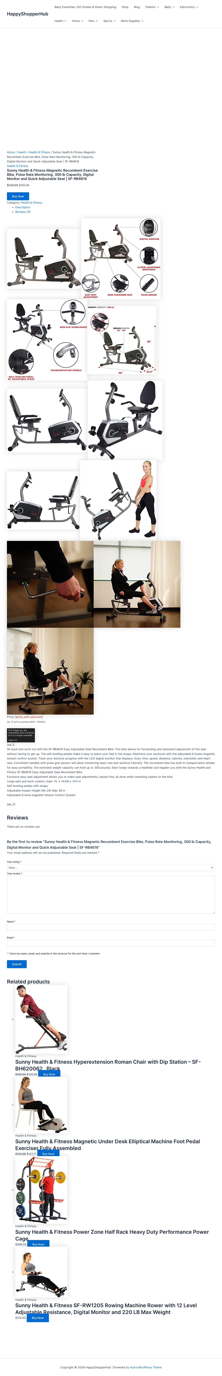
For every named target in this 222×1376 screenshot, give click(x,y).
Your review (14, 873)
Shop (125, 7)
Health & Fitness (39, 152)
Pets (91, 21)
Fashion (151, 7)
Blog (137, 7)
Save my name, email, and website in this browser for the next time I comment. (55, 953)
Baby (168, 7)
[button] (157, 7)
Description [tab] (22, 207)
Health (58, 21)
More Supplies (130, 21)
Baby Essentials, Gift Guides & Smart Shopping (85, 7)
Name (11, 921)
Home (76, 21)
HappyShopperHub (27, 14)
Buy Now (18, 196)
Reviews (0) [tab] (23, 211)
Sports (107, 21)
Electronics (187, 7)
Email (11, 937)
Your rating (14, 861)
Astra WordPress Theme (146, 1367)
